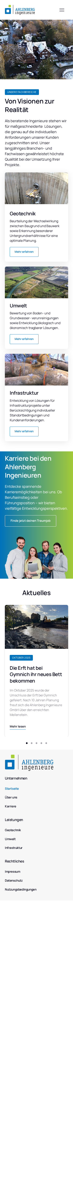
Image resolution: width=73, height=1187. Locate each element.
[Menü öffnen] (63, 10)
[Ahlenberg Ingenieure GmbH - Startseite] (20, 10)
